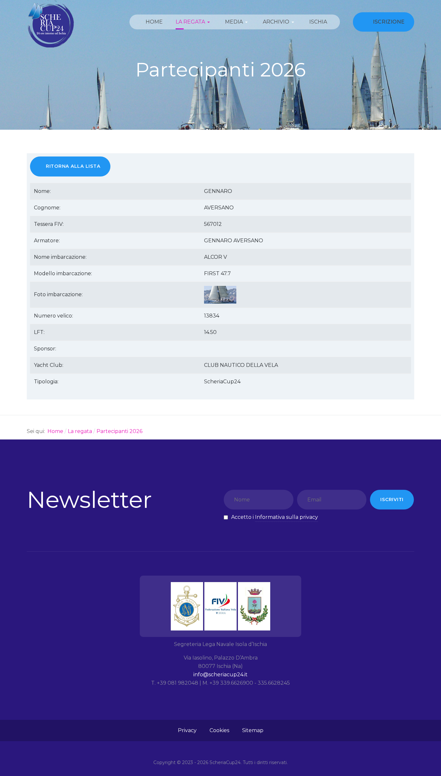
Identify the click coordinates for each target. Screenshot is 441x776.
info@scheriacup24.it (220, 674)
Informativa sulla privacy (286, 517)
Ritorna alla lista (73, 166)
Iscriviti (392, 499)
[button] (194, 22)
